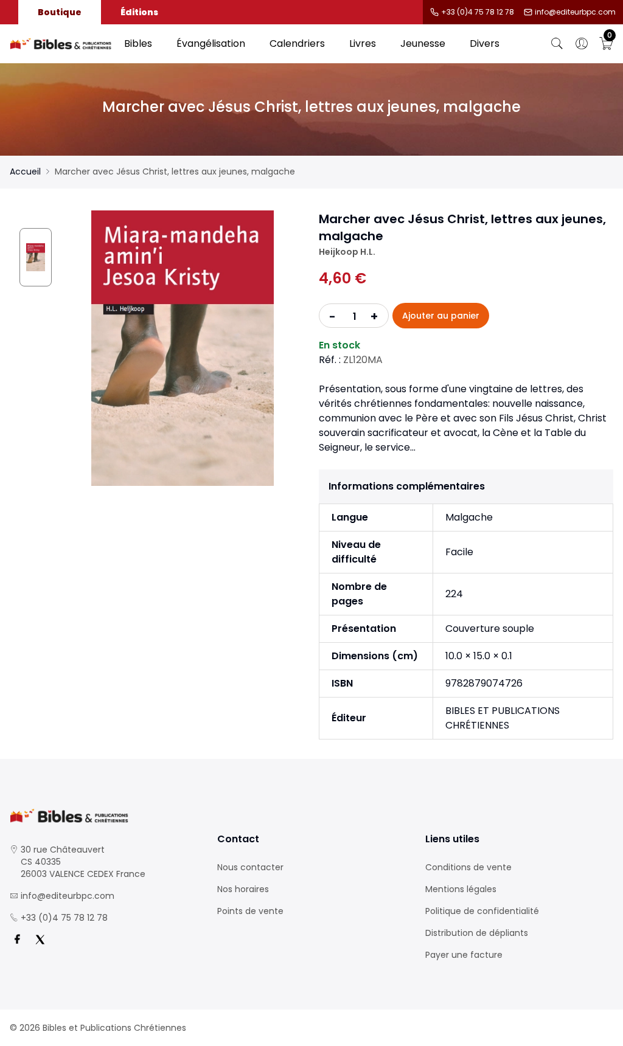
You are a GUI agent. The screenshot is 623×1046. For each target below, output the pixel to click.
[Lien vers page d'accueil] (61, 44)
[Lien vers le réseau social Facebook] (17, 939)
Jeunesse (422, 43)
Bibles (138, 43)
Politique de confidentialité (482, 911)
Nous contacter (250, 867)
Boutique (60, 12)
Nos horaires (243, 889)
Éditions (139, 12)
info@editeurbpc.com (575, 12)
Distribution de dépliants (476, 933)
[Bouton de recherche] (557, 43)
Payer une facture (464, 955)
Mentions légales (460, 889)
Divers (484, 43)
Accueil (25, 171)
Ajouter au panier (440, 316)
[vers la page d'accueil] (104, 816)
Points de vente (250, 911)
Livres (362, 43)
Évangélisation (210, 43)
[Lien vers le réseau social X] (40, 939)
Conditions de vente (468, 867)
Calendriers (297, 43)
